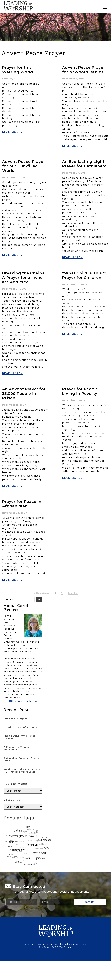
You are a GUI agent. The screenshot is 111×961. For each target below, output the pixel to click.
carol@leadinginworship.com (21, 701)
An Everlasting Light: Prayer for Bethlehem (84, 163)
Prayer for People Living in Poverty (80, 391)
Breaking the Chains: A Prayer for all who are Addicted (23, 277)
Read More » (12, 132)
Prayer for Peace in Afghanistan (21, 503)
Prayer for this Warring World (17, 69)
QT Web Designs (64, 947)
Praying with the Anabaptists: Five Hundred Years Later (22, 770)
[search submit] (39, 599)
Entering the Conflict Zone (20, 727)
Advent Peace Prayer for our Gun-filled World (23, 166)
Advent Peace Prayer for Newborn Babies (83, 69)
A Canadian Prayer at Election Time (22, 759)
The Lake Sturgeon (16, 718)
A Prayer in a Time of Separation (17, 748)
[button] (105, 7)
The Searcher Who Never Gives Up (19, 737)
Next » (73, 593)
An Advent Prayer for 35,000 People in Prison (24, 393)
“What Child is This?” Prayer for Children (84, 275)
